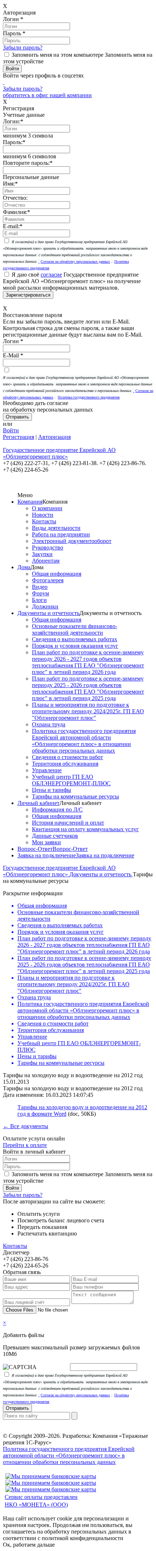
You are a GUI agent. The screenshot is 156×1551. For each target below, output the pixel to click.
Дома (23, 567)
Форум (40, 593)
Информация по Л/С (57, 809)
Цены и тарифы (51, 790)
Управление (47, 770)
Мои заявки (46, 842)
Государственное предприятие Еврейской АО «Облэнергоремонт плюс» (59, 871)
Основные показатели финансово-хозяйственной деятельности (74, 629)
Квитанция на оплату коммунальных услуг (85, 829)
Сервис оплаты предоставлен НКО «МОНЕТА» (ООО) (41, 1501)
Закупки (42, 554)
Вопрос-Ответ (35, 849)
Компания (29, 502)
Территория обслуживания (65, 764)
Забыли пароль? (22, 47)
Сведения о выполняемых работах (74, 639)
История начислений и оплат (68, 823)
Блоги (39, 600)
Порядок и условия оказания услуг (75, 646)
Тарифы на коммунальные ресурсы (75, 796)
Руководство (47, 547)
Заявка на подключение (46, 855)
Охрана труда (48, 724)
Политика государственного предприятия (89, 397)
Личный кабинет (38, 803)
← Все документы (25, 1126)
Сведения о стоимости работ (67, 757)
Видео (40, 587)
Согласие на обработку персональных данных (75, 261)
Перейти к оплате (25, 1145)
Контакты (44, 521)
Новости (42, 515)
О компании (47, 508)
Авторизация (54, 437)
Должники (45, 606)
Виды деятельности (56, 528)
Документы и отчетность (48, 613)
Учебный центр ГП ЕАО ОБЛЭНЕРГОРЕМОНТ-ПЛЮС (71, 780)
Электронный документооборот (71, 541)
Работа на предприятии (61, 534)
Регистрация (18, 437)
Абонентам (45, 561)
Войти (11, 430)
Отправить (17, 1408)
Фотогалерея (47, 580)
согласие (51, 274)
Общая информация (56, 574)
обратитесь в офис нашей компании (47, 95)
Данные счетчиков (55, 836)
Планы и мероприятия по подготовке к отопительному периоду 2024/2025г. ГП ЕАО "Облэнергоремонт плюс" (88, 711)
